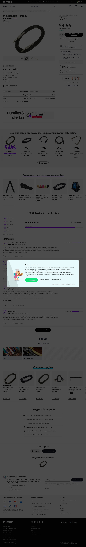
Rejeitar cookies (44, 279)
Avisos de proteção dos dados (68, 284)
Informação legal (56, 284)
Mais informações (56, 279)
